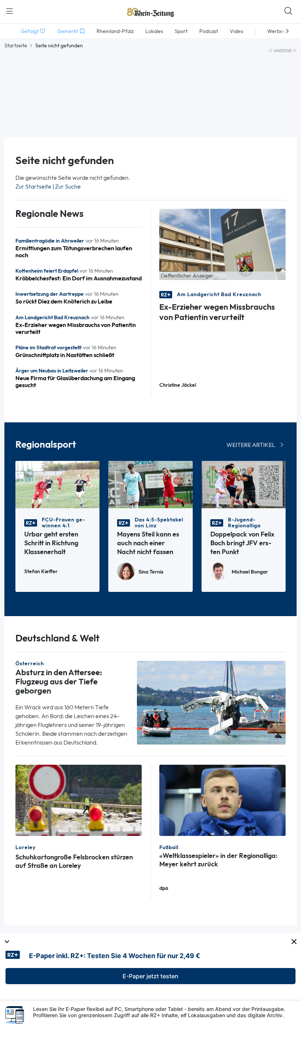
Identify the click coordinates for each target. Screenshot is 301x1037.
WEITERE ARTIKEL (250, 445)
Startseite (15, 45)
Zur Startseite (33, 186)
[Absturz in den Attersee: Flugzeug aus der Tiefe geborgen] (211, 702)
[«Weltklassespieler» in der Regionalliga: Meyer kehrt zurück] (222, 800)
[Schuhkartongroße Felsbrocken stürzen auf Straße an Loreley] (78, 800)
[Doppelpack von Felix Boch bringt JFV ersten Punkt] (244, 484)
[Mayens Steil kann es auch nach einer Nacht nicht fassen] (150, 484)
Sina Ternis (150, 571)
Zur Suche (68, 186)
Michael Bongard (250, 571)
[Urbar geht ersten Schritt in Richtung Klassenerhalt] (57, 484)
